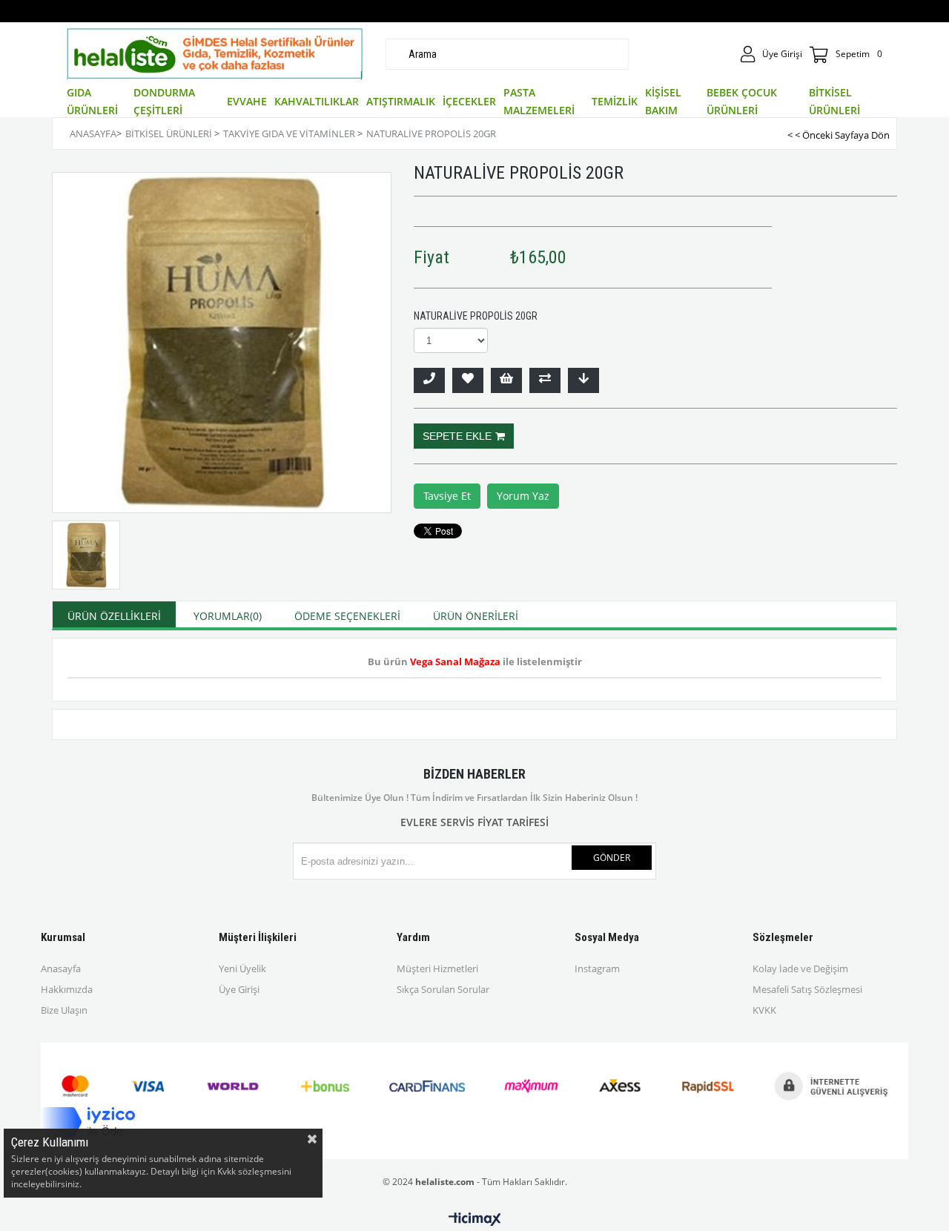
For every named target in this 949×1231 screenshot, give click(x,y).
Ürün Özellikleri (114, 616)
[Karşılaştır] (545, 380)
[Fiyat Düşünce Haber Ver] (583, 380)
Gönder (611, 857)
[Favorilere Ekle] (467, 380)
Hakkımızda (67, 989)
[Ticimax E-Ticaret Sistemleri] (475, 1219)
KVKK (764, 1010)
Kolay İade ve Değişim (800, 968)
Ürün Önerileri (475, 616)
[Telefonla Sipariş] (429, 380)
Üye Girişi (239, 989)
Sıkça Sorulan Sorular (443, 989)
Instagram (597, 968)
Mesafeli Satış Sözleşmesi (807, 989)
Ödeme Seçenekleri (347, 616)
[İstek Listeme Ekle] (506, 380)
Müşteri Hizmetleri (437, 968)
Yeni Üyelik (242, 968)
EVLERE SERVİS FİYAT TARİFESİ (474, 822)
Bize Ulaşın (64, 1010)
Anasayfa (61, 968)
